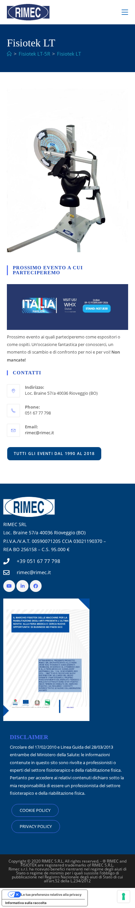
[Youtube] (9, 586)
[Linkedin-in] (22, 586)
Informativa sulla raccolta (26, 903)
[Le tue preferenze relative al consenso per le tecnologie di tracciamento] (123, 896)
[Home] (9, 53)
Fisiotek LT (69, 53)
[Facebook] (36, 586)
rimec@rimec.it (39, 433)
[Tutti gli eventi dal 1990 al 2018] (54, 453)
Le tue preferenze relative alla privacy (51, 894)
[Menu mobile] (125, 12)
